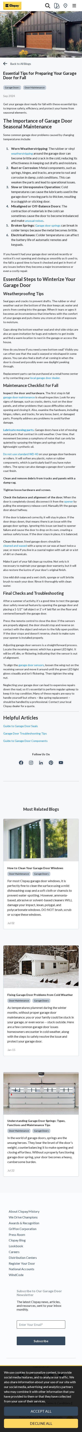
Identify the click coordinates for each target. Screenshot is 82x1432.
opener (68, 501)
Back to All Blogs (20, 63)
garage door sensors (31, 665)
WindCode (16, 1275)
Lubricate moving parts (18, 430)
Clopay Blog (17, 1240)
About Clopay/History (24, 1211)
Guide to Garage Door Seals (20, 726)
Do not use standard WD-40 (20, 454)
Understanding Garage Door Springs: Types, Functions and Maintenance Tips (36, 1123)
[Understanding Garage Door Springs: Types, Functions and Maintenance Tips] (41, 1093)
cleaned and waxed (15, 545)
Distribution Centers (23, 1257)
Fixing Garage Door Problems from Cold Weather (40, 994)
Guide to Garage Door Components (25, 740)
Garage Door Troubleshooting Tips (25, 733)
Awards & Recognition (24, 1223)
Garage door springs (48, 225)
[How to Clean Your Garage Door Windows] (41, 840)
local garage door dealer (45, 378)
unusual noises (34, 220)
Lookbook (16, 1246)
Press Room (17, 1234)
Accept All (41, 1411)
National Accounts (21, 1269)
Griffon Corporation (22, 1229)
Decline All (41, 1423)
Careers (14, 1252)
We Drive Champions (23, 1217)
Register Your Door (22, 1263)
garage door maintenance (19, 397)
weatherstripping (22, 153)
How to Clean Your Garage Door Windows (35, 868)
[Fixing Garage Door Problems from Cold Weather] (41, 966)
